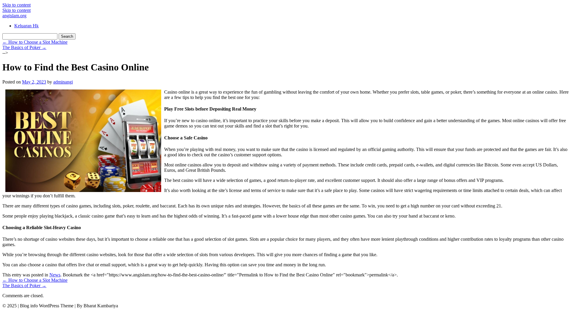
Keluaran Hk (26, 25)
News (54, 274)
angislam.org (14, 15)
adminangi (63, 81)
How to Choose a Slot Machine (35, 42)
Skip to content (16, 4)
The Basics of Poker (24, 47)
